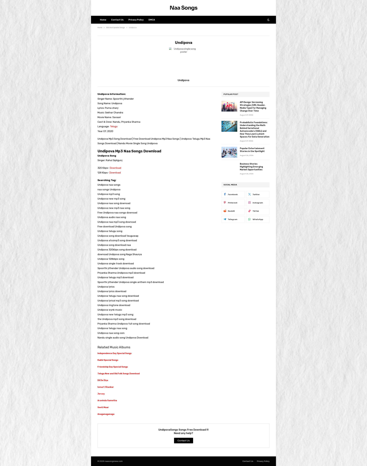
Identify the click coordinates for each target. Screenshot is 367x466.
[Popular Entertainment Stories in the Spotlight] (229, 152)
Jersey (101, 394)
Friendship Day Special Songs (112, 367)
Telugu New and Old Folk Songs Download (118, 373)
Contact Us (117, 19)
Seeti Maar (103, 407)
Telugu (114, 126)
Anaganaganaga (105, 414)
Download (115, 167)
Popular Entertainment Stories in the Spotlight (252, 150)
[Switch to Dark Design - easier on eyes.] (268, 20)
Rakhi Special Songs (107, 360)
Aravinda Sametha (107, 400)
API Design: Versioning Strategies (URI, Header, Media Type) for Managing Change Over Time (253, 106)
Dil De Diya (102, 380)
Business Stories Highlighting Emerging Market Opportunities (251, 167)
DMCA (152, 19)
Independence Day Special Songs (114, 353)
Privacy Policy (136, 19)
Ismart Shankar (105, 387)
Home (103, 19)
